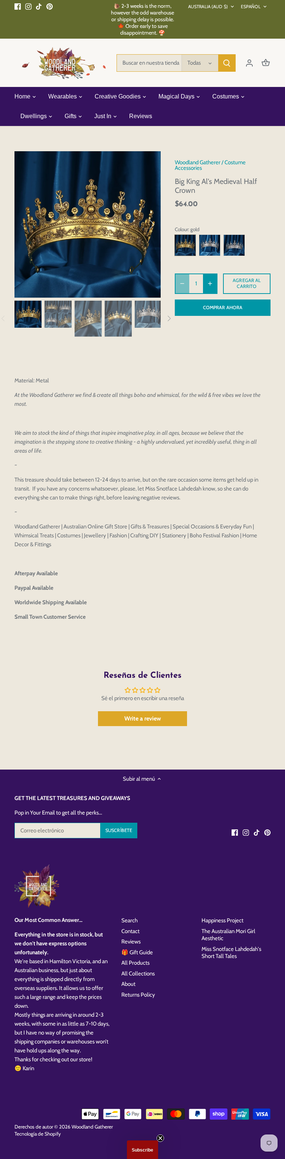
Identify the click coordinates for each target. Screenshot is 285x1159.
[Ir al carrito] (265, 63)
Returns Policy (138, 994)
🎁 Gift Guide (137, 952)
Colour (181, 229)
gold (185, 245)
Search (129, 920)
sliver (234, 245)
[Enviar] (226, 63)
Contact (130, 931)
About (128, 984)
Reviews (131, 941)
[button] (142, 1149)
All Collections (138, 973)
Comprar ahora (223, 307)
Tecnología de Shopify (37, 1134)
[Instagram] (28, 6)
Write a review (142, 718)
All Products (135, 962)
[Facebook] (17, 6)
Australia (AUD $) (208, 6)
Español (251, 6)
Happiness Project (222, 920)
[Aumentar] (210, 284)
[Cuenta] (249, 63)
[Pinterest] (49, 6)
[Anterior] (33, 224)
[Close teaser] (160, 1138)
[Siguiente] (142, 224)
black (209, 245)
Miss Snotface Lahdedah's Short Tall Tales (231, 953)
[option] (87, 224)
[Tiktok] (39, 6)
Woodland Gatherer (197, 162)
